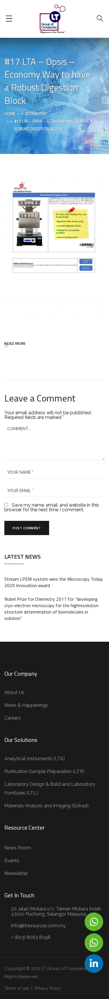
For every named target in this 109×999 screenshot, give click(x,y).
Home (9, 113)
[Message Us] (94, 921)
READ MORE (15, 343)
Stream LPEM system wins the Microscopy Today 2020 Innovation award (53, 582)
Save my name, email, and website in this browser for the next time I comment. (51, 507)
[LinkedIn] (94, 963)
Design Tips (36, 113)
